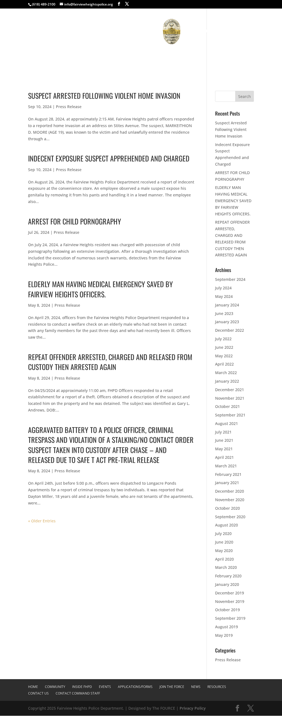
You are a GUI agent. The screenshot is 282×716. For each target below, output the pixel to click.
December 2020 (229, 491)
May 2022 (224, 355)
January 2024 (227, 305)
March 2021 (226, 465)
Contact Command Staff (153, 54)
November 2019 (229, 601)
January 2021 (227, 482)
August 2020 (226, 525)
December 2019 (229, 593)
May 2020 (224, 550)
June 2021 (224, 440)
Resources (241, 31)
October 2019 (227, 609)
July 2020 (223, 533)
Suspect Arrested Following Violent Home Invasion (104, 95)
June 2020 (224, 542)
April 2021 (224, 457)
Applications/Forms (135, 31)
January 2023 (227, 321)
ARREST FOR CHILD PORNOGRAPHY (74, 221)
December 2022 (229, 330)
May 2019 (224, 635)
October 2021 (227, 406)
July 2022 (223, 338)
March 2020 (226, 567)
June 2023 (224, 313)
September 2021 (230, 415)
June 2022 (224, 347)
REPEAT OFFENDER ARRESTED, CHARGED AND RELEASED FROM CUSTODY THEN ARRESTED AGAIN (110, 362)
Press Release (69, 106)
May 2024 (224, 296)
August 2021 (226, 423)
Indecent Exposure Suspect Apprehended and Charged (108, 158)
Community (44, 31)
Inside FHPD (74, 31)
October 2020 (227, 508)
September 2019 (230, 618)
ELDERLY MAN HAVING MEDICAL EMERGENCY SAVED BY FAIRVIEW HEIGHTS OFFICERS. (100, 289)
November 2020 (229, 499)
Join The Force (199, 31)
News (221, 31)
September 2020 (230, 516)
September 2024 (230, 279)
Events (101, 31)
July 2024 (223, 287)
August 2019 (226, 626)
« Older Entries (42, 520)
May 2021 (224, 448)
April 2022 (224, 364)
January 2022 (227, 381)
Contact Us (119, 54)
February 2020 (228, 575)
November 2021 (229, 398)
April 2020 (224, 559)
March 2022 (226, 372)
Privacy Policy (193, 708)
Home (24, 31)
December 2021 (229, 389)
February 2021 (228, 474)
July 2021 (223, 432)
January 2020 (227, 584)
